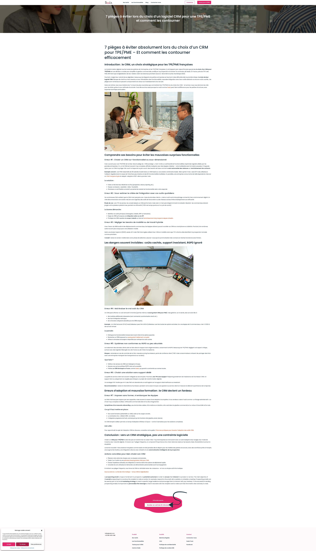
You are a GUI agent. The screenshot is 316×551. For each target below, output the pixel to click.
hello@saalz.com (110, 533)
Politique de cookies (15, 548)
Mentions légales (164, 538)
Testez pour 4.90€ (204, 2)
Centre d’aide (136, 548)
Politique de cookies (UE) (166, 548)
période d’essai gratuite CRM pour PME (136, 460)
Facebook (189, 544)
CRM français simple (112, 176)
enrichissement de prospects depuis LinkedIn (158, 218)
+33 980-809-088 (110, 535)
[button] (41, 530)
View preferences (36, 544)
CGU (160, 541)
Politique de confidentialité (27, 548)
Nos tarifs (126, 2)
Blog (147, 2)
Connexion (190, 2)
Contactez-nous (156, 2)
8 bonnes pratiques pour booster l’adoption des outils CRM (175, 430)
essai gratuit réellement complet (138, 337)
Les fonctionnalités (137, 2)
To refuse (22, 544)
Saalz (169, 87)
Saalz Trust (189, 541)
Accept (9, 544)
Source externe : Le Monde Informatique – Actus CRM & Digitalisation (127, 472)
